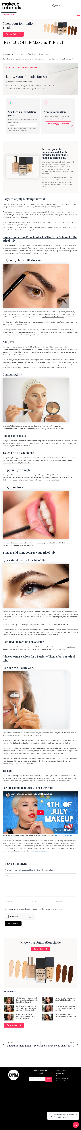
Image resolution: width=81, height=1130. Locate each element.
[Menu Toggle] (78, 14)
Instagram (68, 835)
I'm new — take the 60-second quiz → (58, 124)
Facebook (57, 835)
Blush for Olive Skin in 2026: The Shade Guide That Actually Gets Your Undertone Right (26, 1008)
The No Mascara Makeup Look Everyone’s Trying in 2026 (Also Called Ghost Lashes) (27, 1000)
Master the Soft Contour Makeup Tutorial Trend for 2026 (66, 1015)
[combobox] (65, 6)
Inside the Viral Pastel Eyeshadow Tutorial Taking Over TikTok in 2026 (25, 1016)
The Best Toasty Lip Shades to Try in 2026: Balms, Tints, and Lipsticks (65, 1008)
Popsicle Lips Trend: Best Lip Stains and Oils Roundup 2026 (65, 999)
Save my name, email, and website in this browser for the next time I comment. (35, 909)
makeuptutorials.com (38, 851)
